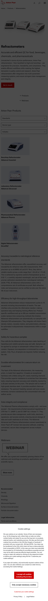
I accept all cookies (24, 575)
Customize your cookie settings (24, 592)
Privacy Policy (18, 596)
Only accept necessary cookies (24, 585)
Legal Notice (30, 596)
